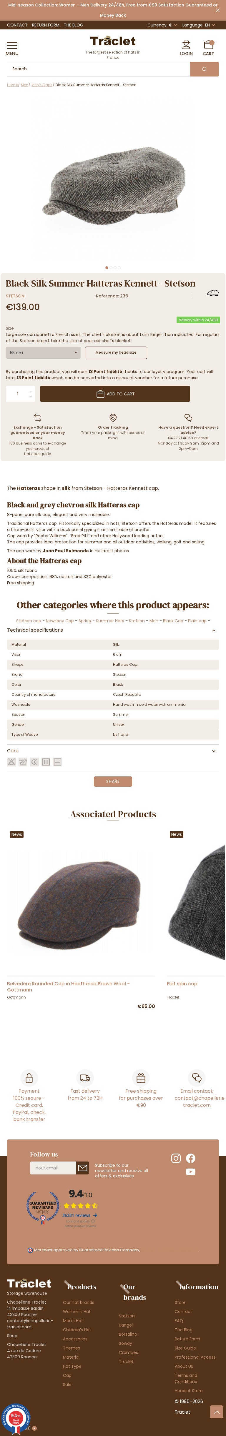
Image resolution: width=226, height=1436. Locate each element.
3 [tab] (115, 267)
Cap (67, 1375)
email (203, 437)
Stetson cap (28, 621)
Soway (125, 1343)
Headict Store (189, 1391)
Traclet (126, 1362)
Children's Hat (77, 1330)
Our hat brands (78, 1302)
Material (71, 1357)
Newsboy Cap (60, 621)
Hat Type (72, 1366)
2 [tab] (110, 267)
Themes (71, 1348)
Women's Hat (77, 1311)
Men (153, 621)
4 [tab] (119, 267)
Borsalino (128, 1334)
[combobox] (43, 353)
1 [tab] (106, 267)
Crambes (128, 1352)
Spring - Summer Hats (101, 621)
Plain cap (197, 621)
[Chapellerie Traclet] (113, 40)
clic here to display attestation (169, 1249)
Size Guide (185, 1348)
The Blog (73, 25)
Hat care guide (37, 453)
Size (10, 328)
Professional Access (195, 1357)
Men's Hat (73, 1321)
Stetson (15, 296)
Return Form (45, 25)
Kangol (126, 1325)
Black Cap (173, 621)
